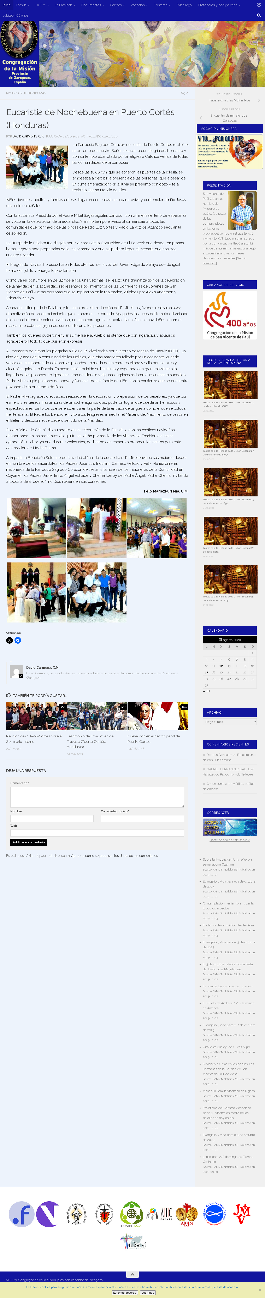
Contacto (160, 5)
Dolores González (219, 755)
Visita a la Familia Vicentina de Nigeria (229, 1091)
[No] (260, 1290)
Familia (21, 5)
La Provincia (63, 5)
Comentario (19, 783)
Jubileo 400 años (16, 15)
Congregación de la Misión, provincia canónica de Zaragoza (60, 1280)
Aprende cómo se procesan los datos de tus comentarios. (115, 856)
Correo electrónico (115, 811)
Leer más (148, 1292)
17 (206, 672)
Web (13, 825)
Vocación (138, 5)
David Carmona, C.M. (28, 136)
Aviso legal (184, 5)
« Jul (206, 691)
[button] (36, 528)
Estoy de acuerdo (124, 1292)
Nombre (17, 811)
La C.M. (40, 5)
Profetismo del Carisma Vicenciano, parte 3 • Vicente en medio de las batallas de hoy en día (227, 1113)
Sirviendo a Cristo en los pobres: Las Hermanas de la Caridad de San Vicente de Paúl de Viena (228, 1069)
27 (229, 679)
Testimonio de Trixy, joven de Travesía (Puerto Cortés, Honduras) (90, 741)
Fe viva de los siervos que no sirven (228, 986)
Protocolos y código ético (217, 5)
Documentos (91, 5)
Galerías (116, 5)
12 (221, 666)
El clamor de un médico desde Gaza (228, 925)
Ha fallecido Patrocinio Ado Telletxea (228, 774)
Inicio (7, 5)
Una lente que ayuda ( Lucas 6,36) (226, 1047)
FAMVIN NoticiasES (225, 869)
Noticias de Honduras (26, 93)
